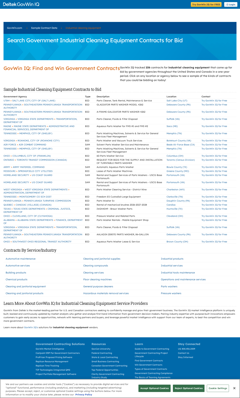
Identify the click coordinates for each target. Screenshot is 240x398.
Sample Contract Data (44, 27)
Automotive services (18, 265)
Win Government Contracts (148, 364)
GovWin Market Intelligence (50, 348)
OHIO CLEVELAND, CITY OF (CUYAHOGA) (28, 216)
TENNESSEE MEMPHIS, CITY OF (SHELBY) (28, 133)
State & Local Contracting (105, 357)
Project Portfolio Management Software (56, 374)
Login (232, 4)
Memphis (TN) (174, 133)
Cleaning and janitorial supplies (101, 258)
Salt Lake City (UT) (177, 100)
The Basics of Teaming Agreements (152, 377)
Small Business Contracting (105, 361)
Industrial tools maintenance (178, 272)
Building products (16, 272)
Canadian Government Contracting (109, 365)
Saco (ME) (172, 126)
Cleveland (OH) (175, 216)
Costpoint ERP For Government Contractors (58, 353)
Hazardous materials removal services (106, 293)
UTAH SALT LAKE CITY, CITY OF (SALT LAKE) (29, 100)
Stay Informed (185, 357)
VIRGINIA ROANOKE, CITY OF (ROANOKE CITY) (32, 140)
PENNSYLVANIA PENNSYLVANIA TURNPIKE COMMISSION (37, 200)
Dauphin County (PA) (178, 200)
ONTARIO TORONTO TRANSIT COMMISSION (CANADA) (35, 159)
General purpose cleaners (98, 286)
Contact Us (183, 353)
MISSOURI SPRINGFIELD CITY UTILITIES (28, 171)
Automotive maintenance (20, 258)
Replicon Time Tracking (47, 365)
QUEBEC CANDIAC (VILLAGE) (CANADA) (27, 204)
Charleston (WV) (176, 189)
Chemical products (16, 279)
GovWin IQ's (31, 327)
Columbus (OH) (175, 155)
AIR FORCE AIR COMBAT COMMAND (25, 144)
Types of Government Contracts (151, 369)
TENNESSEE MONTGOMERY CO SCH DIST (27, 196)
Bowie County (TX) (177, 167)
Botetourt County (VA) (179, 140)
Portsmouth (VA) (176, 175)
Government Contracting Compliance (154, 373)
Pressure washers (171, 293)
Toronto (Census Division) (181, 159)
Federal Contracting (102, 353)
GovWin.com (14, 27)
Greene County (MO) (178, 171)
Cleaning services (93, 272)
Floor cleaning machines (97, 279)
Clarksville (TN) (175, 196)
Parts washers (169, 286)
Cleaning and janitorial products (24, 293)
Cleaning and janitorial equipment (26, 286)
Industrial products (172, 258)
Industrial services (172, 265)
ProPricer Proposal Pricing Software (54, 357)
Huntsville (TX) (175, 208)
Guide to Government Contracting (152, 348)
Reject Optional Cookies (189, 388)
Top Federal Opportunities (105, 370)
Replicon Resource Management (52, 361)
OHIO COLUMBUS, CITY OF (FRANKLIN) (27, 155)
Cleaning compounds (95, 265)
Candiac (171, 204)
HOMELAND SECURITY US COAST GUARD (28, 175)
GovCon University (101, 348)
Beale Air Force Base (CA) (181, 144)
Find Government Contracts (149, 360)
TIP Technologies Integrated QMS (53, 370)
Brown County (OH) (177, 241)
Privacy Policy (83, 394)
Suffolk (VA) (173, 119)
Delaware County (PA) (179, 104)
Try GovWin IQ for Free (214, 100)
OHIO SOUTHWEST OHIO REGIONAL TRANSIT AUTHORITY (38, 241)
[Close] (234, 388)
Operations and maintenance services (183, 279)
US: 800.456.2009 (186, 348)
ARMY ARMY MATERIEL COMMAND (24, 167)
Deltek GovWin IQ (96, 4)
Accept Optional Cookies (154, 388)
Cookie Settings (218, 388)
